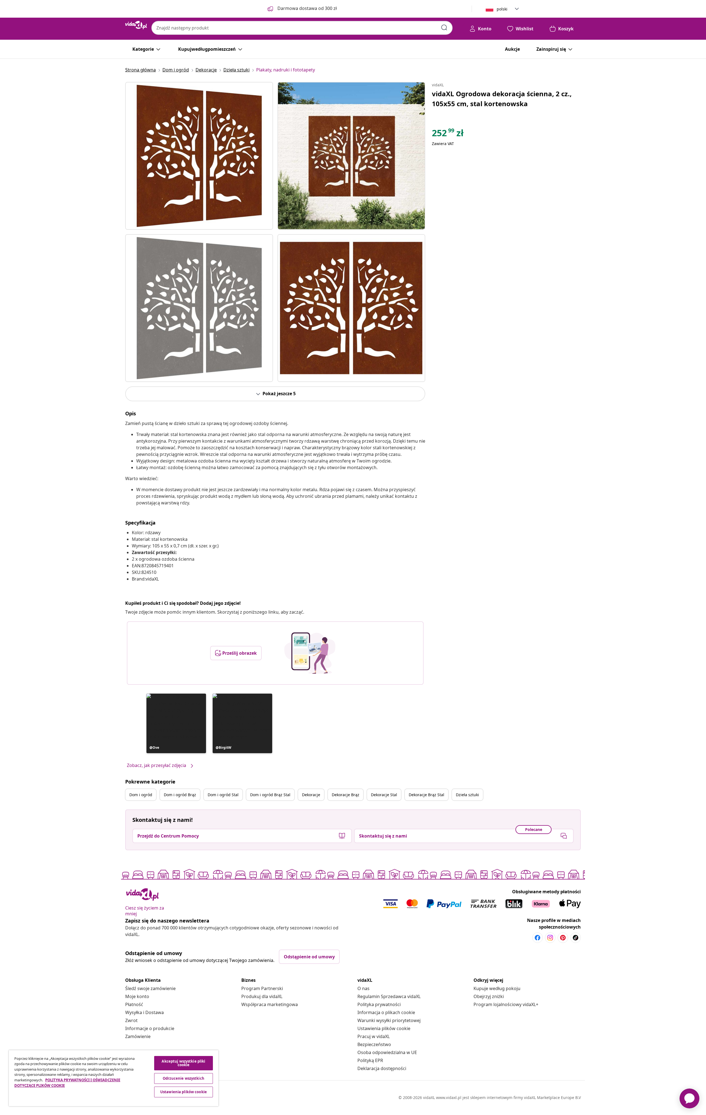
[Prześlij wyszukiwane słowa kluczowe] (444, 27)
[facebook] (537, 937)
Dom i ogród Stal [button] (223, 794)
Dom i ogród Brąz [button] (180, 794)
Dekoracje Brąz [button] (345, 794)
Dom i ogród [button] (140, 794)
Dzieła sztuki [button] (467, 794)
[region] (113, 1078)
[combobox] (302, 28)
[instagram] (550, 937)
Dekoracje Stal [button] (384, 794)
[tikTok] (575, 937)
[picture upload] (309, 653)
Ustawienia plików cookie (383, 1028)
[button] (176, 723)
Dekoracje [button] (311, 794)
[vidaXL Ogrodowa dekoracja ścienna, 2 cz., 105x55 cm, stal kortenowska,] (199, 155)
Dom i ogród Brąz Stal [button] (270, 794)
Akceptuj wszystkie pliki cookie (183, 1063)
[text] (448, 134)
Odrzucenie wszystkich (183, 1078)
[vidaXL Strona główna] (136, 25)
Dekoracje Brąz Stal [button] (426, 794)
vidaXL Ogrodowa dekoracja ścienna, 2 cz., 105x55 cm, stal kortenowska (502, 98)
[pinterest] (563, 937)
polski (502, 9)
